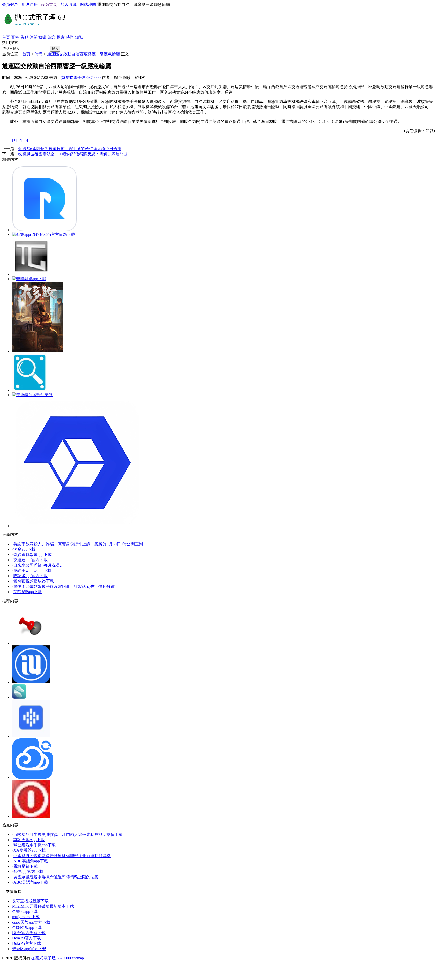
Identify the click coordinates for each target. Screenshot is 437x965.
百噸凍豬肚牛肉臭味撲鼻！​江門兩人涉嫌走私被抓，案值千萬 (68, 834)
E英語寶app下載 (27, 592)
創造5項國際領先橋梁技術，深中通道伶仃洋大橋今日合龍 (69, 149)
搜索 (55, 48)
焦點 (24, 37)
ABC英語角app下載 (30, 861)
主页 (6, 37)
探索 (61, 37)
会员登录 (10, 4)
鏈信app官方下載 (28, 871)
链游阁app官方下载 (29, 949)
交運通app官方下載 (30, 560)
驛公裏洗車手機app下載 (34, 845)
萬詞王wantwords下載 (32, 570)
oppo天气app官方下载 (31, 922)
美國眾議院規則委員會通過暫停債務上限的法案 (55, 877)
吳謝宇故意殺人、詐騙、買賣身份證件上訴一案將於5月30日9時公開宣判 (78, 544)
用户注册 (29, 4)
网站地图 (88, 4)
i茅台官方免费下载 (29, 933)
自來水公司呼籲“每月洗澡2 (37, 565)
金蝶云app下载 (25, 911)
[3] (25, 140)
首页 (26, 54)
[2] (20, 140)
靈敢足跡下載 (25, 866)
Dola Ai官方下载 (26, 938)
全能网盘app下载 (27, 927)
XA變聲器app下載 (29, 850)
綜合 (52, 37)
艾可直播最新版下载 (30, 901)
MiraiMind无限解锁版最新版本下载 (43, 906)
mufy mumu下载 (26, 917)
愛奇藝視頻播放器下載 (33, 581)
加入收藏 (68, 4)
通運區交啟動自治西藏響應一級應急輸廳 (83, 54)
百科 (15, 37)
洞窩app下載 (24, 549)
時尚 (70, 37)
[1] (14, 140)
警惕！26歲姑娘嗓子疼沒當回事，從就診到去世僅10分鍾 (64, 586)
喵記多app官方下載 (30, 576)
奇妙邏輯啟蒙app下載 (32, 554)
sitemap (78, 958)
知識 (79, 37)
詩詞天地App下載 (29, 840)
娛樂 (42, 37)
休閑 (33, 37)
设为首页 (49, 4)
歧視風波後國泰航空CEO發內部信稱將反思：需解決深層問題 (73, 154)
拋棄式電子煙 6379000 (81, 77)
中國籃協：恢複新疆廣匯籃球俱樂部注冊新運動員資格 (62, 856)
